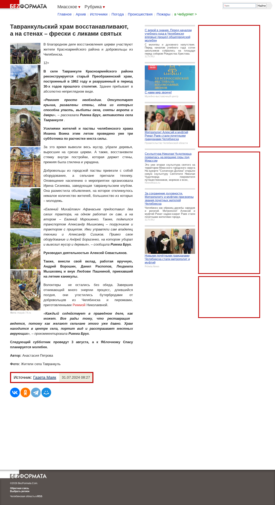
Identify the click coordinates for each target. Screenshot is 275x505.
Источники (99, 14)
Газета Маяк (44, 377)
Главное (65, 14)
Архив (81, 14)
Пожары (163, 14)
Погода (118, 14)
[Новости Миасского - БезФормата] (24, 5)
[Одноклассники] (25, 392)
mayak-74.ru (24, 312)
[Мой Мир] (46, 392)
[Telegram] (36, 392)
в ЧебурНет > (185, 14)
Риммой (79, 305)
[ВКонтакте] (15, 392)
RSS (39, 496)
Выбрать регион (19, 491)
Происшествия (140, 14)
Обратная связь (19, 488)
